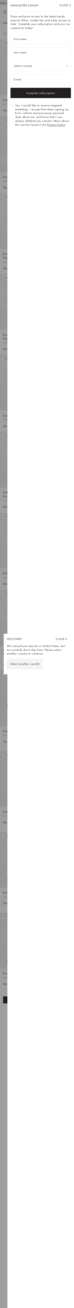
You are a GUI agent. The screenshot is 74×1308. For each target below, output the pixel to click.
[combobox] (25, 664)
